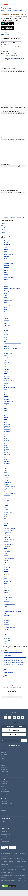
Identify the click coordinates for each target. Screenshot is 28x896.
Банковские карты (5, 760)
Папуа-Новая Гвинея (9, 503)
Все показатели (7, 8)
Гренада (6, 334)
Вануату (6, 297)
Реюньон (6, 514)
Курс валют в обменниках (6, 803)
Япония (5, 643)
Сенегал (6, 541)
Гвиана (5, 321)
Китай (5, 397)
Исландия (6, 369)
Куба (5, 406)
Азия (4, 670)
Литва (5, 422)
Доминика (6, 346)
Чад (5, 613)
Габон (5, 309)
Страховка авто (4, 839)
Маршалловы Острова (9, 450)
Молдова (6, 457)
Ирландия (6, 367)
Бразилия (6, 286)
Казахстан (6, 378)
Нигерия (6, 473)
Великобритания (8, 300)
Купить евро (3, 808)
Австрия (6, 242)
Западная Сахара (8, 353)
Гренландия (7, 336)
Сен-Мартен (7, 537)
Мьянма (6, 465)
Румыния (6, 519)
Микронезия (7, 454)
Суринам (6, 563)
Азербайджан (7, 244)
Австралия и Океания (8, 676)
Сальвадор (6, 523)
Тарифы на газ (4, 767)
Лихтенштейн (7, 424)
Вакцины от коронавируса (10, 665)
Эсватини (6, 631)
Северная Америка (8, 672)
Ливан (5, 419)
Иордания (6, 362)
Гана (5, 316)
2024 (3, 232)
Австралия (6, 240)
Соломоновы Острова (9, 558)
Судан (5, 562)
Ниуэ (5, 479)
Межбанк (3, 763)
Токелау (6, 578)
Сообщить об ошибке (14, 745)
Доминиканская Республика (10, 348)
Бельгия (6, 274)
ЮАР (5, 636)
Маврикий (6, 427)
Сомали (6, 560)
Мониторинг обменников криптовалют (9, 774)
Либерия (6, 417)
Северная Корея (8, 532)
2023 (3, 230)
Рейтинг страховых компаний (7, 837)
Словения (6, 556)
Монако (5, 459)
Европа (5, 669)
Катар (5, 389)
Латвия (5, 413)
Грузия (5, 339)
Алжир (5, 247)
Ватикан (6, 298)
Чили (5, 618)
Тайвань (6, 571)
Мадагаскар (7, 431)
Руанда (5, 518)
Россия (5, 516)
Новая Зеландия (8, 480)
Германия (6, 327)
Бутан (5, 295)
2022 (3, 227)
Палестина (6, 500)
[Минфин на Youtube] (22, 717)
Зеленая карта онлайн (6, 834)
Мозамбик (6, 456)
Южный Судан (7, 640)
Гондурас (6, 330)
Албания (6, 245)
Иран (5, 366)
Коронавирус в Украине (9, 658)
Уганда (5, 588)
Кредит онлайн (4, 771)
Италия (5, 373)
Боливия (6, 281)
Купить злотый (4, 810)
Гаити (5, 311)
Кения (5, 390)
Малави (6, 438)
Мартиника (6, 449)
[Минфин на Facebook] (5, 717)
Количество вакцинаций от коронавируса (14, 662)
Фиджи (5, 599)
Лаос (5, 411)
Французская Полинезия (10, 608)
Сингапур (6, 549)
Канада (5, 385)
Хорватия (6, 609)
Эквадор (6, 625)
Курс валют (3, 752)
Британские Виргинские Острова (12, 288)
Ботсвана (6, 284)
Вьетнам (6, 307)
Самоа (5, 525)
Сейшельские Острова (9, 533)
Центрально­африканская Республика (13, 611)
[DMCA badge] (14, 886)
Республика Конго (8, 512)
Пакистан (6, 496)
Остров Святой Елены (9, 493)
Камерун (6, 383)
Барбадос (6, 267)
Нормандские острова (9, 486)
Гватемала (6, 320)
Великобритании (5, 34)
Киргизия (6, 394)
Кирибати (6, 396)
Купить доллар (4, 806)
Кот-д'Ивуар (7, 404)
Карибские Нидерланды (9, 387)
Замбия (5, 351)
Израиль (6, 357)
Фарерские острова (8, 597)
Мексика (6, 452)
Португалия (6, 511)
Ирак (5, 364)
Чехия (5, 617)
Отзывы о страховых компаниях (8, 836)
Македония (6, 436)
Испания (6, 371)
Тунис (5, 585)
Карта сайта (5, 705)
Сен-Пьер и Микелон (9, 539)
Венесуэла (6, 304)
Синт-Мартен (7, 551)
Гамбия (5, 314)
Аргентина (6, 256)
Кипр (5, 392)
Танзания (6, 572)
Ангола (5, 251)
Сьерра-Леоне (7, 565)
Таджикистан (7, 567)
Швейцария (6, 620)
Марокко (6, 447)
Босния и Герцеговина (9, 282)
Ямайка (5, 641)
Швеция (6, 622)
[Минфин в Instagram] (18, 717)
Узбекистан (6, 590)
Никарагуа (6, 477)
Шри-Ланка (6, 624)
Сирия (5, 553)
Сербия (5, 548)
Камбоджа (6, 381)
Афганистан (7, 261)
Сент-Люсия (7, 546)
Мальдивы (6, 443)
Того (5, 576)
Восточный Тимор (8, 305)
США (5, 521)
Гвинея (5, 323)
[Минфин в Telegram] (9, 717)
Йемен (5, 374)
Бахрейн (6, 268)
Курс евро (3, 756)
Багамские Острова (8, 263)
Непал (5, 470)
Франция (6, 606)
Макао (5, 434)
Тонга (5, 579)
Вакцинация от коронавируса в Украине (13, 664)
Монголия (6, 461)
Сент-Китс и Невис (8, 544)
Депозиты (3, 765)
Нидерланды (7, 475)
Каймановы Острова (9, 380)
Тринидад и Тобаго (8, 581)
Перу (5, 507)
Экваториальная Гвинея (10, 627)
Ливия (5, 420)
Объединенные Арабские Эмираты (12, 488)
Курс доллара (4, 754)
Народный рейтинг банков (6, 773)
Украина (6, 592)
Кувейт (5, 408)
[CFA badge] (20, 848)
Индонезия (6, 360)
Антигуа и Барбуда (8, 254)
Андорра (6, 252)
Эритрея (6, 629)
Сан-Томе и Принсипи (9, 528)
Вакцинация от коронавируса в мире (13, 660)
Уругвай (6, 595)
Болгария (6, 279)
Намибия (6, 466)
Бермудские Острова (9, 277)
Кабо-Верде (7, 376)
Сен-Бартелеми (7, 535)
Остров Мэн (7, 491)
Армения (6, 258)
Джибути (6, 344)
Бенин (5, 275)
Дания (5, 341)
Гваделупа (6, 318)
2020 (3, 223)
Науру (5, 468)
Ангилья (6, 249)
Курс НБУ (3, 758)
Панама (6, 502)
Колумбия (6, 399)
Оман (5, 489)
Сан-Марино (7, 526)
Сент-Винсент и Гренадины (10, 542)
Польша (6, 509)
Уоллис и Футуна (8, 594)
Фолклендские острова (9, 604)
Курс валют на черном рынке (7, 805)
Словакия (6, 555)
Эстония (6, 632)
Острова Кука (7, 495)
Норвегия (6, 484)
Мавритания (7, 429)
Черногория (7, 615)
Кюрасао (6, 410)
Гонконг (5, 332)
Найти (23, 740)
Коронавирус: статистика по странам (13, 652)
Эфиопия (6, 634)
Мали (5, 442)
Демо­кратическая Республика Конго (12, 343)
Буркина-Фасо (7, 291)
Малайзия (6, 440)
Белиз (5, 272)
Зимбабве (6, 355)
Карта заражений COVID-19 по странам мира (15, 657)
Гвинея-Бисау (7, 325)
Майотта (6, 433)
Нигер (5, 472)
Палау (5, 498)
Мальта (5, 445)
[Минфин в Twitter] (14, 717)
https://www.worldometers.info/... (17, 217)
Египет (5, 350)
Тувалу (5, 583)
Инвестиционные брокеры (6, 761)
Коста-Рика (6, 403)
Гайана (5, 313)
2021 (3, 225)
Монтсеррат (7, 463)
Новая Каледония (8, 482)
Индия (5, 358)
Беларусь (6, 270)
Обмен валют (4, 801)
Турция (5, 586)
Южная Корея (7, 638)
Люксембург (7, 426)
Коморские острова (8, 401)
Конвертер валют (5, 769)
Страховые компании (5, 841)
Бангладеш (6, 265)
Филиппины (6, 601)
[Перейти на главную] (4, 4)
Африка (5, 675)
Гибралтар (6, 328)
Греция (5, 337)
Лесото (5, 415)
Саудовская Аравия (8, 530)
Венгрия (6, 302)
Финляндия (6, 602)
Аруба (5, 259)
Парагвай (6, 505)
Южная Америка (7, 673)
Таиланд (6, 569)
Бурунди (6, 293)
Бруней (5, 290)
